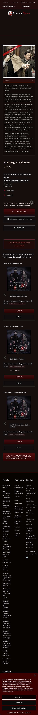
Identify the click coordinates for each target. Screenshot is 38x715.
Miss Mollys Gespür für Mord (6, 554)
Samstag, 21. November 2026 (15, 392)
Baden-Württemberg (19, 486)
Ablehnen (19, 702)
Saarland (17, 527)
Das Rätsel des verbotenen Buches (6, 504)
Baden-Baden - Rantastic (17, 359)
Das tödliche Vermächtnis (7, 512)
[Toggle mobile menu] (28, 32)
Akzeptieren (19, 697)
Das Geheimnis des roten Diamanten (6, 494)
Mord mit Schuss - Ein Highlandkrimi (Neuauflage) (7, 577)
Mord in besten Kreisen (5, 568)
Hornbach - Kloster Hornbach (18, 296)
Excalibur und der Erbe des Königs (7, 547)
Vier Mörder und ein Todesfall (6, 661)
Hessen (17, 500)
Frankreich (18, 496)
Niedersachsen (19, 512)
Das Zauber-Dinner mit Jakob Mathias (7, 520)
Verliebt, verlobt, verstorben (6, 653)
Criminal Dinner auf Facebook (29, 545)
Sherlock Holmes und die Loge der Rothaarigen (7, 634)
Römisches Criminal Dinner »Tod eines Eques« (6, 593)
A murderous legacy (7, 486)
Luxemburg (18, 503)
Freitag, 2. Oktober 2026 (13, 263)
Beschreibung (8, 80)
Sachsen (17, 530)
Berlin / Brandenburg (19, 492)
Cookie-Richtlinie (11, 712)
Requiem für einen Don (7, 584)
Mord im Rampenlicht (7, 561)
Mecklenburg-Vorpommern (19, 508)
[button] (35, 676)
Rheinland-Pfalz (18, 522)
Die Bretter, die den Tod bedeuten (6, 529)
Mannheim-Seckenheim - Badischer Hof (16, 180)
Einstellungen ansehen (19, 708)
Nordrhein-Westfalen (18, 517)
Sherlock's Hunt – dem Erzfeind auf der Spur (6, 644)
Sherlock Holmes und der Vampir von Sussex (17, 301)
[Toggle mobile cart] (9, 32)
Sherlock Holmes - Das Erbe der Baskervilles (7, 614)
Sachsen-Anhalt (17, 535)
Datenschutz (20, 712)
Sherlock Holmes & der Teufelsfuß (6, 604)
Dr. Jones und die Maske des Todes (6, 538)
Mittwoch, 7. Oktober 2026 (13, 326)
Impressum (28, 712)
